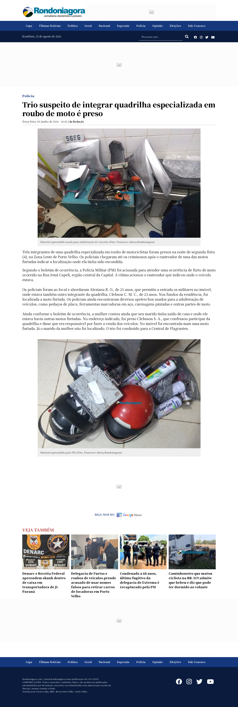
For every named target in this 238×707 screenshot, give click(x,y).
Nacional (104, 25)
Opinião (157, 25)
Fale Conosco (196, 25)
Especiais (123, 25)
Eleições (175, 25)
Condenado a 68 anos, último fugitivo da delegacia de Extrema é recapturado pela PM (139, 580)
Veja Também (38, 530)
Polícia (140, 25)
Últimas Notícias (50, 25)
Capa (29, 25)
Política (73, 25)
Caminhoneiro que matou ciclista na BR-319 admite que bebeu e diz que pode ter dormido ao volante (190, 580)
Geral (88, 25)
